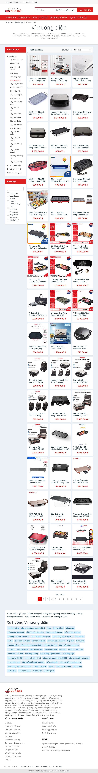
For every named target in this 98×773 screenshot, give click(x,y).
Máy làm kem (15, 98)
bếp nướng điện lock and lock (19, 666)
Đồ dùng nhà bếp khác (16, 157)
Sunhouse (14, 193)
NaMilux (13, 201)
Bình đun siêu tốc (16, 87)
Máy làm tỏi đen (16, 125)
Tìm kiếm (86, 10)
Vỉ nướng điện (15, 80)
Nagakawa (14, 215)
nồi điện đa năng (50, 645)
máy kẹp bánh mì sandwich (18, 636)
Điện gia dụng (24, 18)
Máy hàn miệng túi (16, 145)
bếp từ (51, 666)
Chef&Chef (14, 220)
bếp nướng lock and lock (69, 645)
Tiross (12, 199)
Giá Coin (58, 766)
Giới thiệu (26, 2)
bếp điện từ (79, 636)
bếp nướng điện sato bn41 (50, 654)
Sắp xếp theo (67, 50)
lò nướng (62, 649)
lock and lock (58, 628)
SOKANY (13, 209)
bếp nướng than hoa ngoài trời (33, 628)
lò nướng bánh (13, 645)
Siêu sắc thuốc (15, 121)
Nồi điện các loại (16, 60)
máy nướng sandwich (16, 632)
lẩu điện (20, 654)
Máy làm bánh (15, 117)
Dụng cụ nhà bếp (40, 18)
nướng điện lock (14, 662)
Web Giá (51, 766)
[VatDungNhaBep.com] (14, 10)
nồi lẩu (10, 641)
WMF (12, 207)
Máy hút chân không (15, 139)
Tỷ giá (20, 766)
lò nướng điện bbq (75, 649)
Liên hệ (34, 2)
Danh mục (17, 2)
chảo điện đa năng (63, 666)
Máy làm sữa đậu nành (16, 103)
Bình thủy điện (15, 91)
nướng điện (37, 671)
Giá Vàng (43, 766)
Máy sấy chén (15, 128)
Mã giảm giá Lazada (13, 753)
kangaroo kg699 (38, 641)
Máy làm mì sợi (15, 114)
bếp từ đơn (77, 666)
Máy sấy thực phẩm (15, 133)
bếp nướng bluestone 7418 (31, 645)
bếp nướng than (51, 649)
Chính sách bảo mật (12, 726)
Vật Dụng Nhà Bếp (62, 771)
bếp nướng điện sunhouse (79, 658)
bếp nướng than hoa (72, 632)
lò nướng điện (68, 654)
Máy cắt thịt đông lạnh (14, 151)
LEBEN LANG (15, 204)
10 (76, 599)
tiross (49, 628)
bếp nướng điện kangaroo (62, 636)
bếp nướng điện (36, 649)
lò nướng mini (49, 671)
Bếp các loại (14, 63)
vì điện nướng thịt (40, 666)
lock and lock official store (18, 649)
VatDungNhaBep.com (44, 771)
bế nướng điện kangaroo (40, 636)
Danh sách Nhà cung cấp (15, 743)
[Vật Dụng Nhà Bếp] (17, 690)
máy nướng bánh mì (33, 658)
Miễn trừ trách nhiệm (13, 733)
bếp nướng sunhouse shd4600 (55, 658)
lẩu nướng (80, 641)
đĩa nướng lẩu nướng (54, 632)
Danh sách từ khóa (12, 746)
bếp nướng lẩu (52, 662)
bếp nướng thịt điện (15, 658)
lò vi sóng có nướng (22, 641)
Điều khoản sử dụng (12, 730)
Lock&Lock (14, 196)
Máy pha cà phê (16, 95)
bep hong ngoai (25, 671)
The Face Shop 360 (31, 766)
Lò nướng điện (15, 77)
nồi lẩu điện (12, 671)
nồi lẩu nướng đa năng (35, 632)
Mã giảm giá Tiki (11, 750)
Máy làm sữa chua (15, 109)
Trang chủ (8, 2)
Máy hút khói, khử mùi (15, 68)
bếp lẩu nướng (13, 628)
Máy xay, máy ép (16, 84)
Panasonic (14, 217)
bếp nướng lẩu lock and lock (33, 662)
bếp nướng (70, 628)
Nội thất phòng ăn (78, 18)
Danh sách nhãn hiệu (13, 740)
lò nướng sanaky (31, 654)
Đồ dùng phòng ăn (58, 18)
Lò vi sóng (14, 73)
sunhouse (11, 654)
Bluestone (14, 212)
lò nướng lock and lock (56, 641)
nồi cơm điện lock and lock (70, 662)
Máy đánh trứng (16, 162)
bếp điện (70, 641)
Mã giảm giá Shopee (13, 756)
